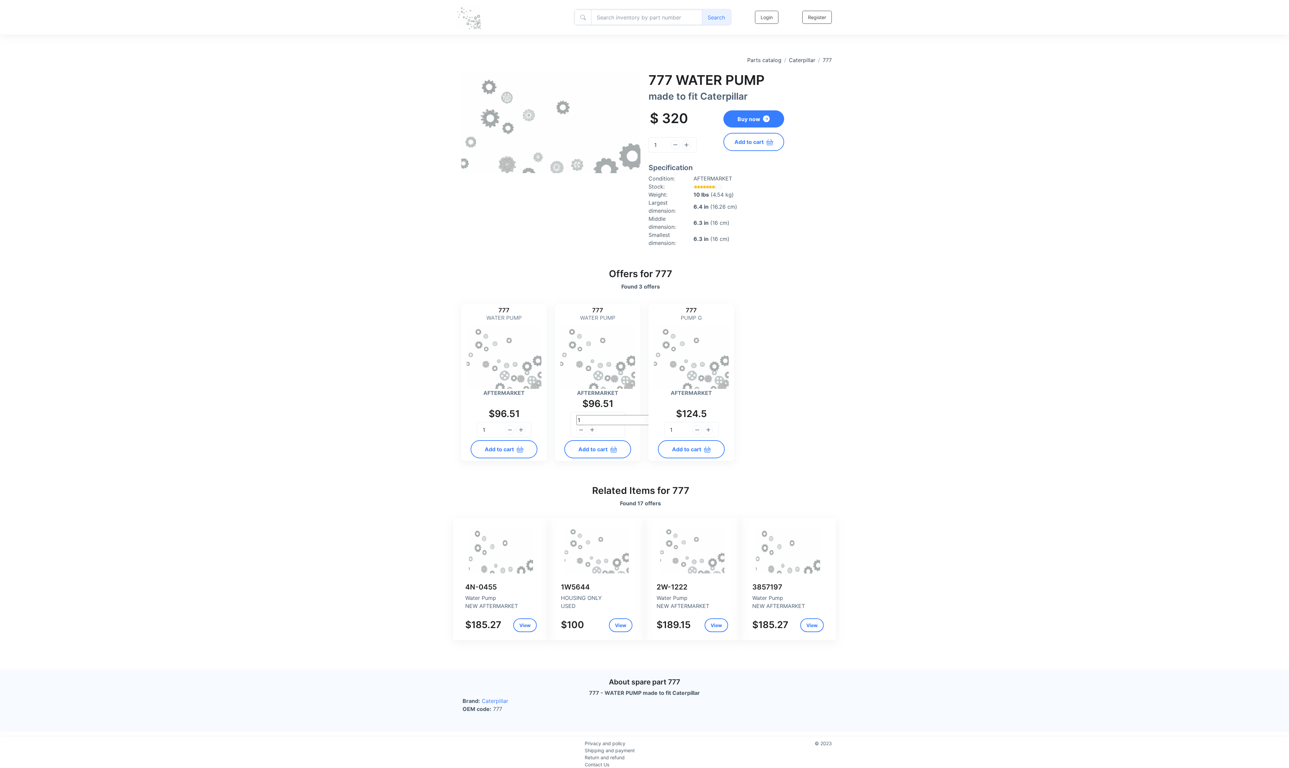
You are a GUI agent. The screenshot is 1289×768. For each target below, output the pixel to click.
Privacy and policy (605, 743)
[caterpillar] (501, 550)
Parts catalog (764, 60)
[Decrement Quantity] (675, 145)
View (525, 625)
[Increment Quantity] (686, 145)
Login (767, 17)
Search (716, 17)
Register (817, 17)
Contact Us (597, 764)
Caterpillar (802, 60)
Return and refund (605, 757)
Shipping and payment (610, 750)
